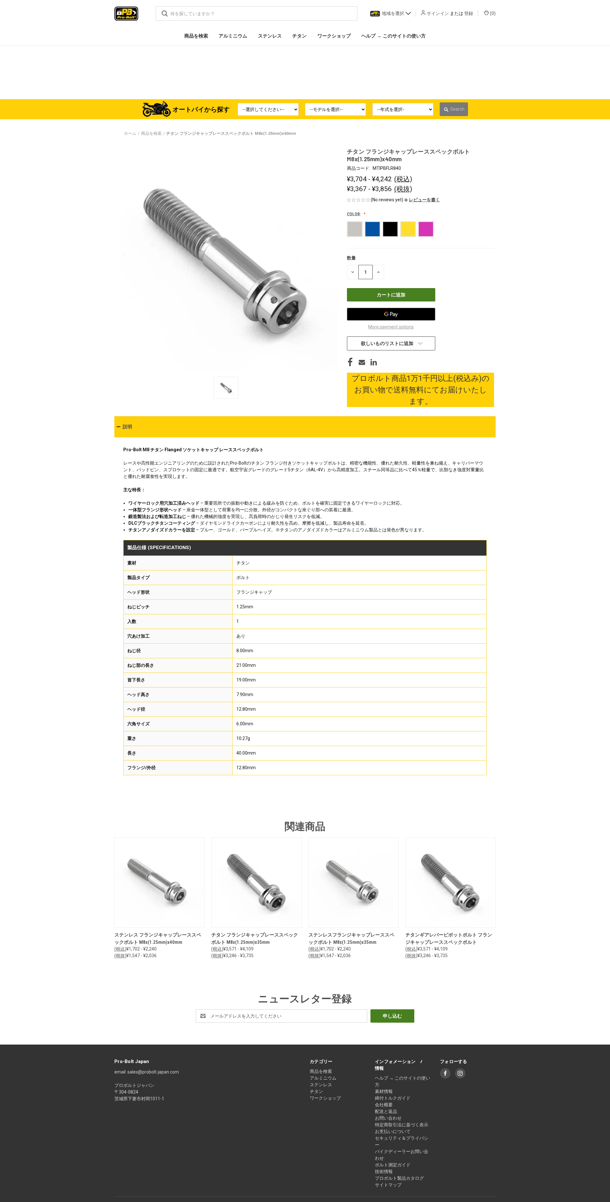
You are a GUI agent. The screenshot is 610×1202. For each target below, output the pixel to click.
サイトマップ (388, 1184)
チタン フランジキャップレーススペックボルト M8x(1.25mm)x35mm (254, 938)
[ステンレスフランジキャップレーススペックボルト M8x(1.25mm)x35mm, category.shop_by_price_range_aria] (353, 883)
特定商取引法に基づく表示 (401, 1124)
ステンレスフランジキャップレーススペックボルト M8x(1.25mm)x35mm (351, 938)
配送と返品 (386, 1111)
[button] (422, 199)
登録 (468, 13)
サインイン (438, 13)
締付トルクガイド (392, 1098)
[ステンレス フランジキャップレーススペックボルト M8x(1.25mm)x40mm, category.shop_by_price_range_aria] (159, 883)
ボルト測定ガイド (392, 1164)
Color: (354, 214)
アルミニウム (323, 1078)
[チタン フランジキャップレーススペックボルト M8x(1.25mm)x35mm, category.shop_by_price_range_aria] (256, 883)
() (492, 13)
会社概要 (384, 1104)
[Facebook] (350, 362)
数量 (351, 257)
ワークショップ (325, 1098)
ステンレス (321, 1084)
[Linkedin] (373, 362)
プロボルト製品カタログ (399, 1178)
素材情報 (384, 1091)
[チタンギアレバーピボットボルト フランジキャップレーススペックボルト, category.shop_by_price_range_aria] (450, 883)
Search (457, 109)
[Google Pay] (391, 314)
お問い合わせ (388, 1118)
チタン (316, 1091)
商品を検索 (321, 1071)
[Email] (362, 362)
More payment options (391, 326)
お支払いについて (392, 1131)
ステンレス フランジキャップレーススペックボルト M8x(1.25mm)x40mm (157, 938)
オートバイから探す (201, 109)
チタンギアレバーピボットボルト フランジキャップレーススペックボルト (448, 938)
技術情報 (384, 1171)
